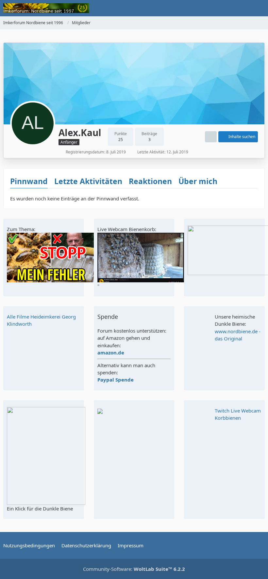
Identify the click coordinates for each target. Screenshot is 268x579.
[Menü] (259, 8)
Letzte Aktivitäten (88, 181)
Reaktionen (150, 181)
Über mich (197, 181)
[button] (211, 136)
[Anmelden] (243, 8)
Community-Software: (134, 569)
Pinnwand (29, 181)
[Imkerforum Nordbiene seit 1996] (46, 8)
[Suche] (226, 8)
